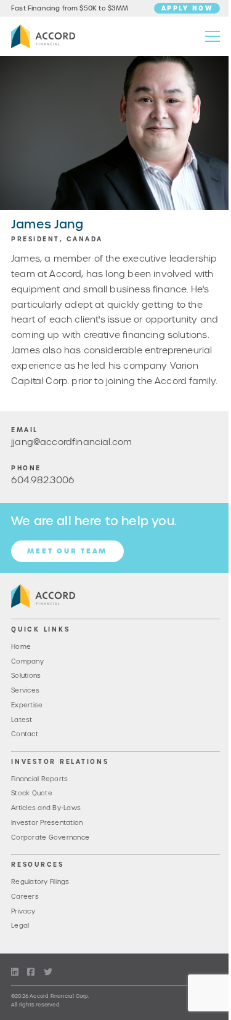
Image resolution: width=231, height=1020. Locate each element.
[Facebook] (30, 972)
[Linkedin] (14, 972)
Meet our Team (67, 551)
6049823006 (43, 480)
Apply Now (187, 8)
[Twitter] (48, 972)
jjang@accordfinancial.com (71, 442)
